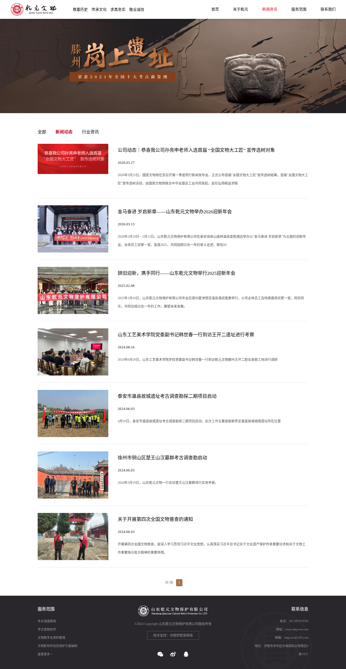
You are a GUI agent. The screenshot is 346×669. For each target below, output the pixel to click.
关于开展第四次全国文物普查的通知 (155, 519)
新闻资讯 (269, 9)
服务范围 (298, 9)
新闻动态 (64, 132)
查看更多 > (45, 654)
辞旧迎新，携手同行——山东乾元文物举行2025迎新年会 (176, 273)
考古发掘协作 (47, 629)
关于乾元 (240, 9)
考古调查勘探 (47, 621)
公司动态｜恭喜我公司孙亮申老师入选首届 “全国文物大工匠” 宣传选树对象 (196, 150)
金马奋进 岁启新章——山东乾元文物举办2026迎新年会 (175, 211)
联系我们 (328, 9)
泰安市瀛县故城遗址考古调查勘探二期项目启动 (167, 396)
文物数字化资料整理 (51, 637)
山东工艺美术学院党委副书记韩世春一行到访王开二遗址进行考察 (186, 334)
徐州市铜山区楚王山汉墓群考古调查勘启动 (162, 457)
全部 (42, 132)
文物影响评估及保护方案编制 (57, 646)
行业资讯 (90, 132)
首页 (215, 9)
